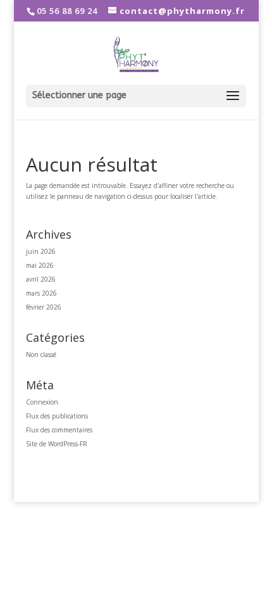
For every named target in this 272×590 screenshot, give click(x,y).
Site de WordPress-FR (56, 443)
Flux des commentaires (59, 429)
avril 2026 (41, 279)
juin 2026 (41, 251)
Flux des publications (57, 415)
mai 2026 (40, 265)
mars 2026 (41, 293)
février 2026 (43, 307)
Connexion (42, 402)
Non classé (41, 354)
